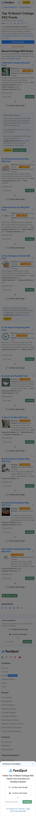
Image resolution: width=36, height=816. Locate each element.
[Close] (33, 764)
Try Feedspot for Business (15, 809)
